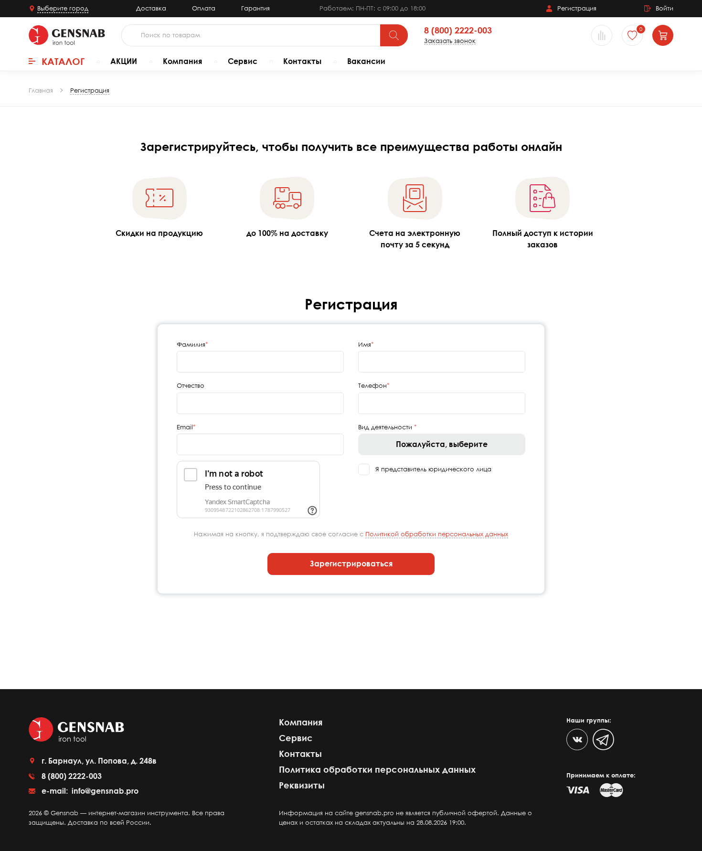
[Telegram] (603, 739)
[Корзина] (662, 35)
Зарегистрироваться (351, 563)
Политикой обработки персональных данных (436, 534)
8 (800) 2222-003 (458, 30)
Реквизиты (302, 785)
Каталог (63, 61)
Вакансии (366, 61)
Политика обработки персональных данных (377, 769)
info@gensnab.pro (104, 791)
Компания (182, 61)
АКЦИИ (123, 61)
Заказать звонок (450, 40)
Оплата (203, 8)
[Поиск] (394, 35)
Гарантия (255, 8)
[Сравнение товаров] (601, 35)
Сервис (242, 61)
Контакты (302, 61)
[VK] (577, 739)
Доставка (151, 8)
